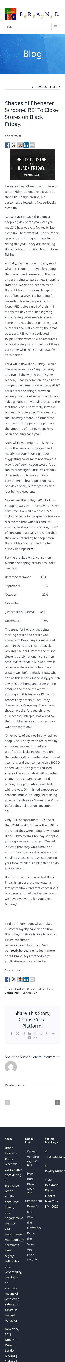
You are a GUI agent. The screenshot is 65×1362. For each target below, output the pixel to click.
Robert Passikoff (16, 988)
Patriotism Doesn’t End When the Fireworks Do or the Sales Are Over (32, 1228)
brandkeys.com (30, 945)
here (30, 549)
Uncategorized (12, 992)
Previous (41, 87)
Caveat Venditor (32, 1154)
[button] (7, 1102)
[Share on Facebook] (7, 145)
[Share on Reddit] (20, 145)
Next (53, 87)
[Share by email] (32, 145)
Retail (49, 988)
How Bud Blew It (32, 1178)
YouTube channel (23, 950)
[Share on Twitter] (13, 145)
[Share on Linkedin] (26, 145)
